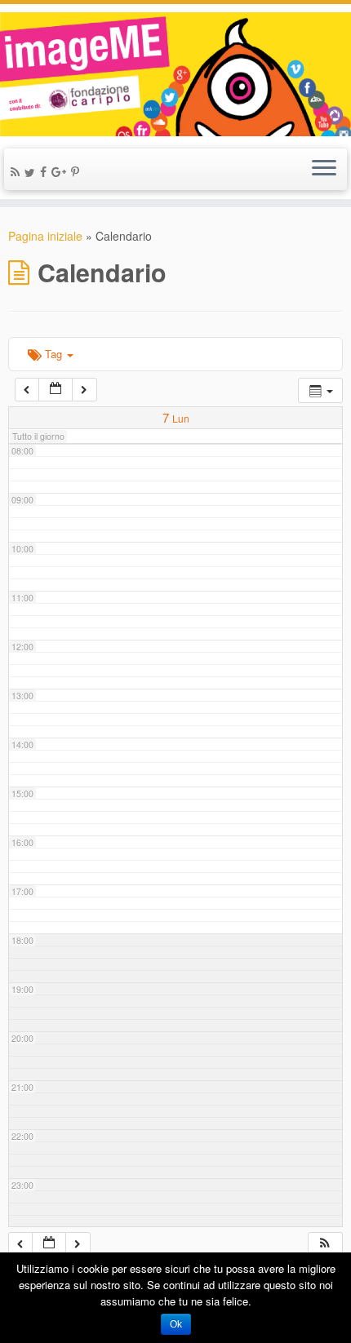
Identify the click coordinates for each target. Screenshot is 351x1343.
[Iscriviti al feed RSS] (17, 171)
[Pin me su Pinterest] (77, 171)
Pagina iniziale (45, 236)
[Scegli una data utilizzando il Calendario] (55, 389)
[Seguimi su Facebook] (45, 171)
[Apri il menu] (324, 169)
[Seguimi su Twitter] (32, 172)
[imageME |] (175, 74)
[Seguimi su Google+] (61, 171)
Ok (176, 1324)
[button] (325, 1244)
